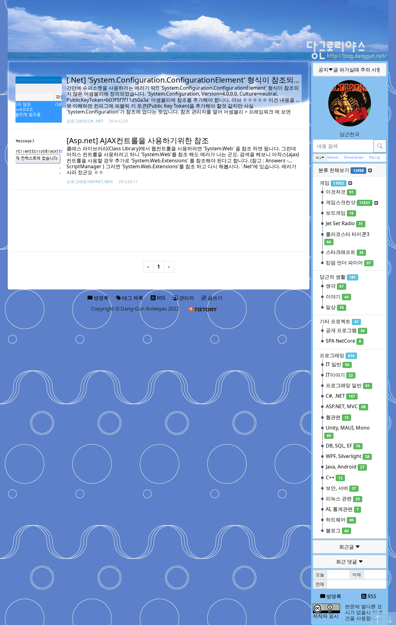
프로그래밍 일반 (348, 385)
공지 (349, 69)
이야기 (337, 296)
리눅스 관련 (343, 498)
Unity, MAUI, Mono (348, 431)
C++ (334, 477)
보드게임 (340, 212)
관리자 (186, 297)
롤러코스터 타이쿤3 (347, 238)
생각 (335, 285)
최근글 (347, 546)
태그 (318, 158)
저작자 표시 (326, 616)
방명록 (333, 596)
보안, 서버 (341, 488)
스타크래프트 (345, 252)
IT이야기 (339, 374)
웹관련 (337, 417)
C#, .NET (340, 395)
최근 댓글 (347, 561)
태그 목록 (132, 297)
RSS (371, 596)
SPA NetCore (343, 340)
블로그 (337, 530)
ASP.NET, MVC (346, 406)
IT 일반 (337, 364)
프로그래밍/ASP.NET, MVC (90, 181)
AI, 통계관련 (342, 509)
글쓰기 (214, 297)
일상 (335, 307)
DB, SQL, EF (343, 445)
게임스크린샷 (348, 202)
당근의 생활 (338, 276)
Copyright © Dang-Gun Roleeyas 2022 (135, 308)
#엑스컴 (370, 158)
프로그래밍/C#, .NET (85, 121)
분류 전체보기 (341, 170)
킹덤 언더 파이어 (348, 262)
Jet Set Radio (344, 223)
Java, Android (345, 466)
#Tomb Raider (349, 158)
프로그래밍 (337, 355)
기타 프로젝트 (339, 321)
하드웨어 (340, 519)
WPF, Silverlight (347, 456)
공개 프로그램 (345, 330)
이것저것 (340, 191)
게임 (332, 182)
